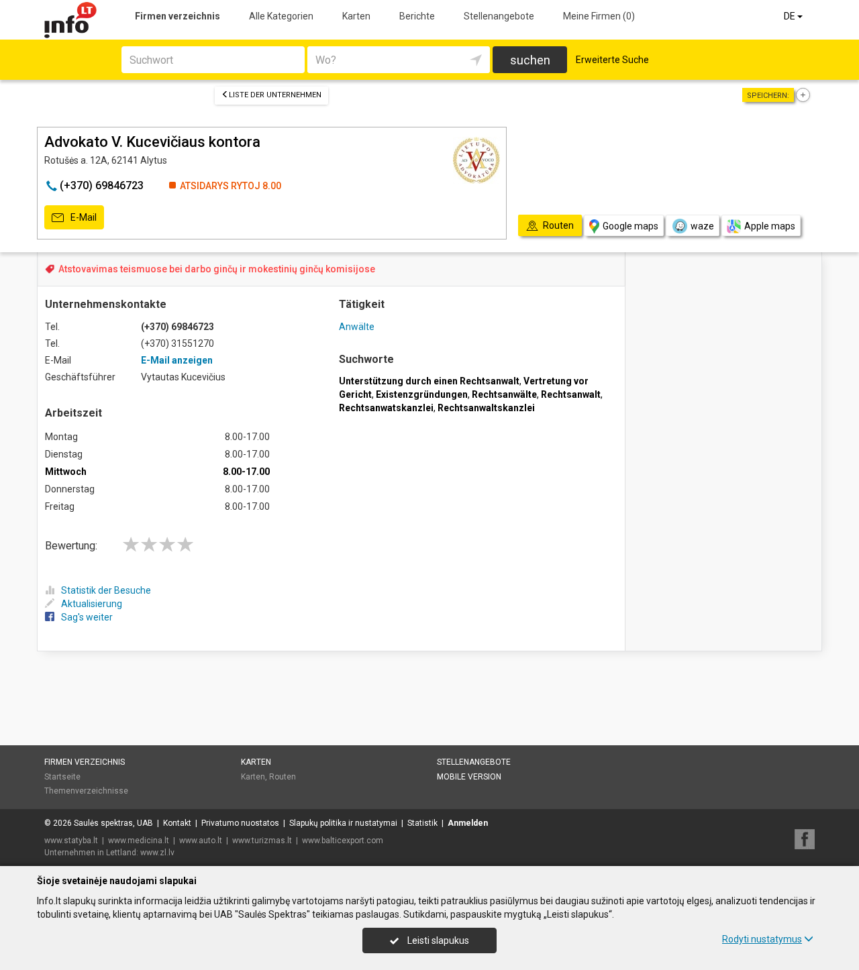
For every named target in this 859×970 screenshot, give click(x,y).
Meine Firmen (599, 16)
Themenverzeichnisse (86, 791)
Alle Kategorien (281, 16)
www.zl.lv (157, 852)
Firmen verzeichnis (177, 16)
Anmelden (468, 823)
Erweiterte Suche (612, 59)
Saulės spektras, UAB (113, 823)
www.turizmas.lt (262, 840)
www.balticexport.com (342, 840)
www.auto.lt (200, 840)
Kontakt (177, 823)
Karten (356, 16)
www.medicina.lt (138, 840)
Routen (282, 777)
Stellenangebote (499, 16)
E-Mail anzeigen (177, 360)
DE (790, 16)
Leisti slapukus (437, 940)
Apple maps (769, 226)
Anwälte (356, 326)
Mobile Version (469, 777)
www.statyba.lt (71, 840)
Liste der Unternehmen (275, 95)
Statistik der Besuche (106, 590)
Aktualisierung (91, 603)
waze (702, 226)
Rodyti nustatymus (762, 939)
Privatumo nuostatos (240, 823)
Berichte (417, 16)
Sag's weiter (87, 617)
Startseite (62, 777)
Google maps (630, 226)
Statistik (422, 823)
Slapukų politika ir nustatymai (343, 823)
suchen (530, 60)
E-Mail (82, 217)
